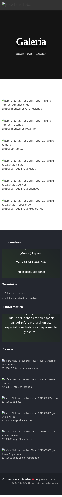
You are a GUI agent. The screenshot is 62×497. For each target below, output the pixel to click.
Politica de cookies (14, 293)
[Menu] (57, 7)
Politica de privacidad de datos (21, 298)
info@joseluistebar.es (44, 483)
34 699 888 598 (20, 483)
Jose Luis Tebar (47, 479)
